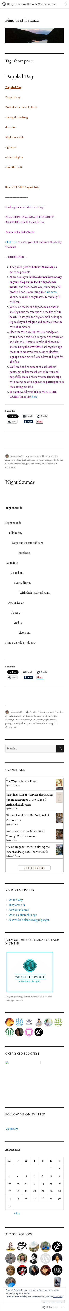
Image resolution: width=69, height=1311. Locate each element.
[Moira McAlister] (45, 1258)
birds (33, 715)
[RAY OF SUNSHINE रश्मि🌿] (45, 1270)
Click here (11, 242)
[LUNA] (57, 1282)
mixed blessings (17, 463)
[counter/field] (57, 1246)
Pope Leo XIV (12, 809)
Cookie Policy (58, 1296)
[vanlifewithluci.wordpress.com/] (45, 1246)
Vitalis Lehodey (13, 785)
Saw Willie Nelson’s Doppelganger (29, 920)
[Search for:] (30, 749)
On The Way (16, 900)
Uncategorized (49, 456)
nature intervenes (21, 719)
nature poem (37, 719)
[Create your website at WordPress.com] (34, 4)
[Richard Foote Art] (10, 1258)
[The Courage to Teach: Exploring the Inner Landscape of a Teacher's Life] (59, 849)
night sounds (50, 719)
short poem (47, 463)
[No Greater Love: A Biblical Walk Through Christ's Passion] (59, 834)
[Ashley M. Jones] (57, 1258)
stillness (37, 723)
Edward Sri (12, 840)
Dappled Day (19, 76)
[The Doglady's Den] (22, 1270)
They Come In (17, 905)
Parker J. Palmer (14, 856)
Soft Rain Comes (19, 910)
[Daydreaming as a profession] (57, 1270)
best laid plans (28, 459)
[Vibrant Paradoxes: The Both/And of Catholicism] (59, 818)
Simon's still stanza (22, 20)
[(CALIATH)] (10, 1270)
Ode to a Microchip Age (23, 915)
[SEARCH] (60, 748)
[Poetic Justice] (22, 1246)
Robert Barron (13, 824)
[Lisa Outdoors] (34, 1246)
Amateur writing (13, 459)
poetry (38, 463)
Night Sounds (20, 482)
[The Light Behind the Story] (10, 1282)
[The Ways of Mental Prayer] (59, 784)
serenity (16, 723)
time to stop (47, 723)
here (34, 397)
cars (39, 715)
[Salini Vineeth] (22, 1258)
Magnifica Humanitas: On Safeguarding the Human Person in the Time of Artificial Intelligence (29, 800)
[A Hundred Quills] (34, 1258)
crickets (46, 715)
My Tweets (11, 1129)
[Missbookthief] (10, 1246)
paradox (30, 463)
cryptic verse (43, 459)
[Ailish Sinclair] (34, 1270)
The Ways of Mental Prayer (22, 781)
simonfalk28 (16, 456)
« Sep (17, 1213)
